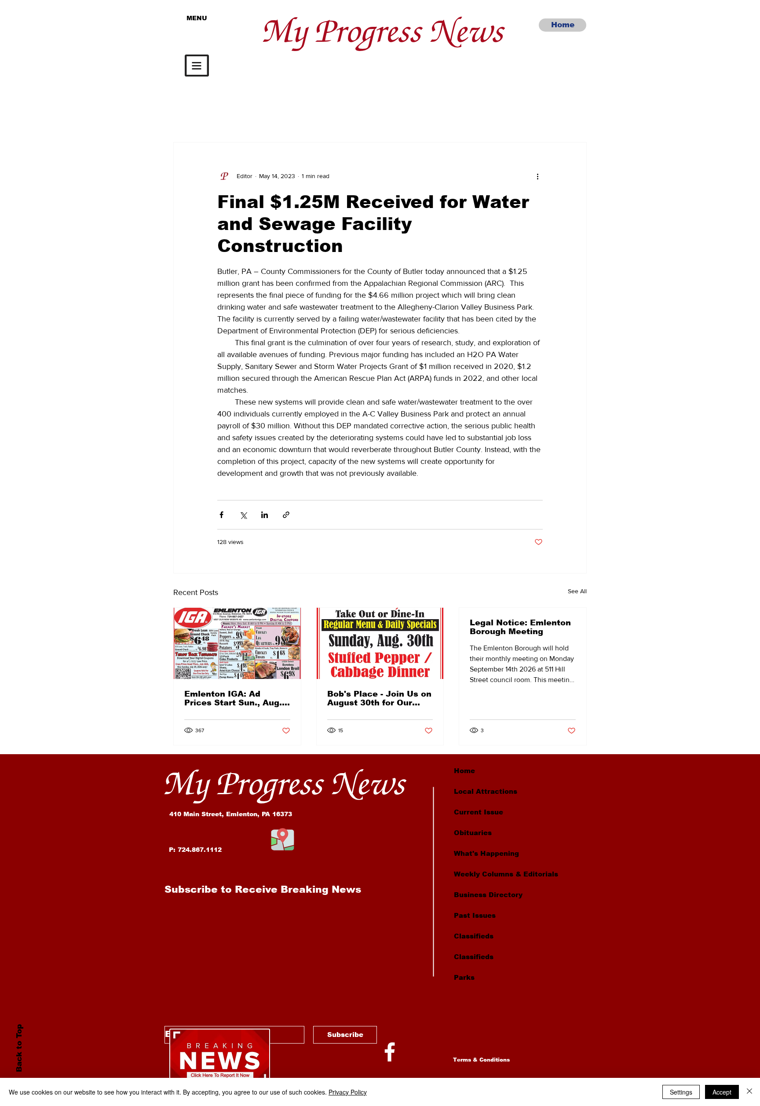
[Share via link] (286, 515)
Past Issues (475, 915)
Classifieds (473, 936)
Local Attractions (485, 791)
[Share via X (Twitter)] (243, 515)
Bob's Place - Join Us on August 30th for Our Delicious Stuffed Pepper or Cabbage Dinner (379, 698)
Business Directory (488, 894)
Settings (681, 1092)
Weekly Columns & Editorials (506, 874)
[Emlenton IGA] (237, 643)
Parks (464, 977)
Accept (721, 1092)
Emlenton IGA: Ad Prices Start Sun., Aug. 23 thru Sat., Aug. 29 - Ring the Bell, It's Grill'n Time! (235, 698)
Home (464, 770)
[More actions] (537, 176)
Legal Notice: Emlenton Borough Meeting (520, 627)
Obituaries (473, 832)
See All (577, 591)
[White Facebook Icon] (389, 1052)
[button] (197, 66)
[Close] (749, 1092)
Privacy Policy (348, 1092)
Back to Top (19, 1048)
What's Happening (486, 853)
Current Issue (478, 812)
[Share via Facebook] (221, 515)
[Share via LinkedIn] (264, 515)
